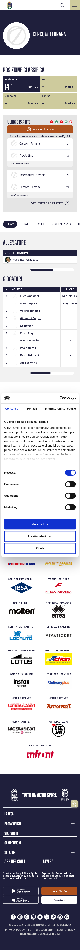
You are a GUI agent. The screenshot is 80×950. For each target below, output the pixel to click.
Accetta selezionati (40, 536)
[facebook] (13, 917)
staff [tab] (26, 224)
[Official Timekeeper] (21, 659)
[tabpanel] (40, 307)
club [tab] (41, 224)
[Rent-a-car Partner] (21, 635)
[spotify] (66, 917)
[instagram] (20, 917)
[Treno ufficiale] (58, 587)
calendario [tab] (61, 224)
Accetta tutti (40, 524)
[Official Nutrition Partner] (58, 659)
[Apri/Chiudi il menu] (75, 5)
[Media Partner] (21, 706)
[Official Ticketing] (58, 635)
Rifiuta (40, 548)
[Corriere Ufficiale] (58, 682)
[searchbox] (40, 4)
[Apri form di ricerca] (62, 5)
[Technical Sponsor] (58, 611)
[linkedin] (33, 917)
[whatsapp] (60, 917)
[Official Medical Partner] (21, 587)
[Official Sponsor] (21, 563)
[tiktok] (53, 917)
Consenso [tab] (11, 408)
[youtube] (40, 917)
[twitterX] (46, 917)
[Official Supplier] (21, 682)
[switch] (70, 484)
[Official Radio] (58, 730)
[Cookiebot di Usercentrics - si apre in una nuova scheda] (59, 398)
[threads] (26, 917)
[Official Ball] (21, 611)
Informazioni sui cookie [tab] (60, 408)
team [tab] (10, 224)
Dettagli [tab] (32, 408)
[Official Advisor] (40, 754)
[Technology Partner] (58, 563)
